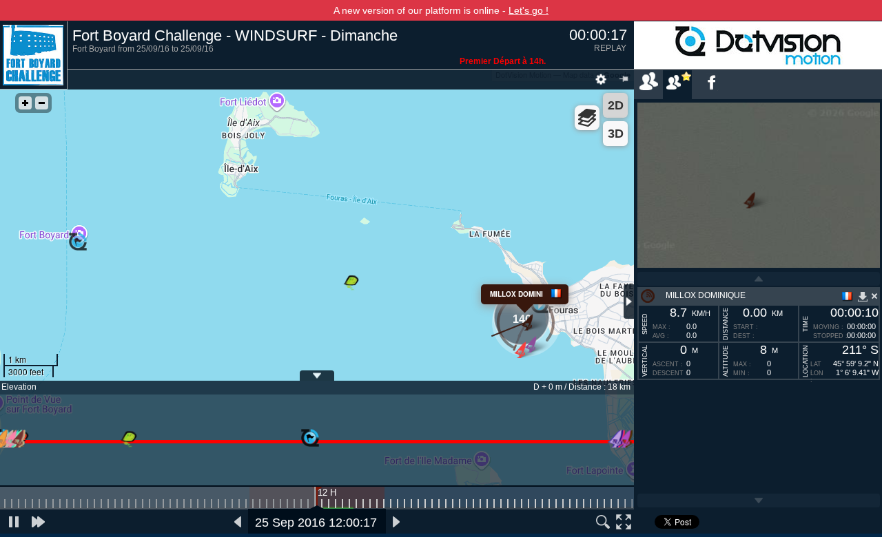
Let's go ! (528, 10)
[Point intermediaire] (310, 438)
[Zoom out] (41, 102)
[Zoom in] (25, 102)
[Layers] (587, 117)
